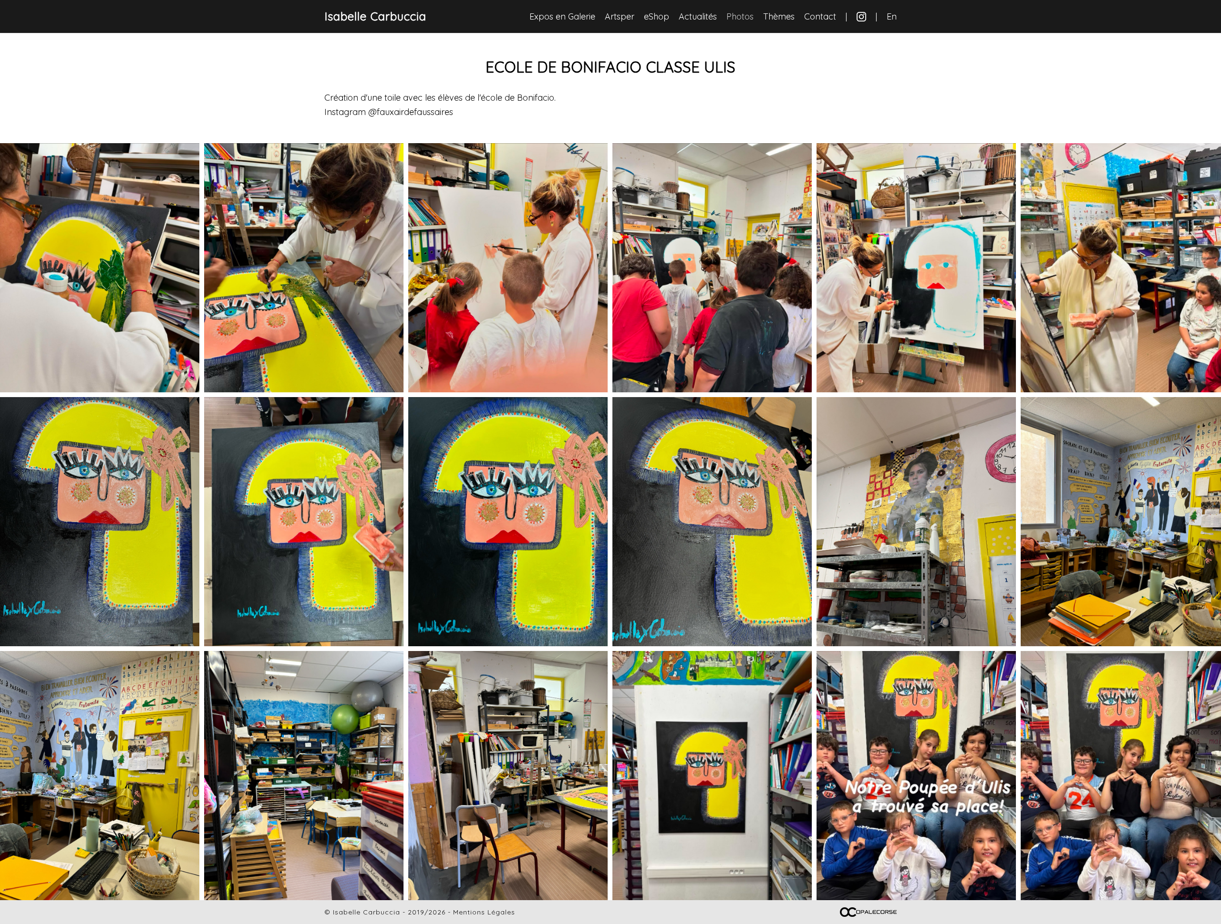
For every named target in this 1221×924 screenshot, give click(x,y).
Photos (740, 16)
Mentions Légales (484, 912)
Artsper (619, 16)
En (892, 16)
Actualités (698, 16)
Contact (820, 16)
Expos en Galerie (562, 16)
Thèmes (779, 16)
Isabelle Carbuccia (375, 16)
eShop (656, 16)
